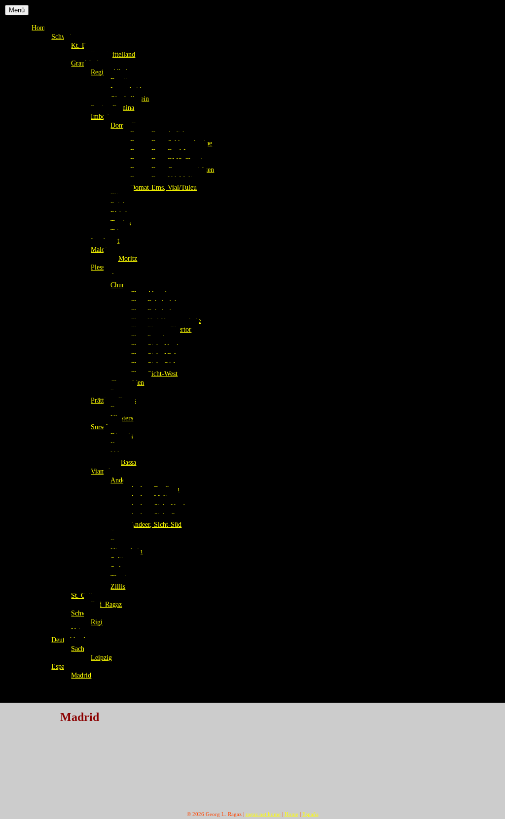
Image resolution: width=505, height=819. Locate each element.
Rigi (97, 622)
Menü (17, 10)
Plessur (100, 267)
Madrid (81, 675)
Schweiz (62, 36)
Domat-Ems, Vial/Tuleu (163, 187)
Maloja (100, 249)
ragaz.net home (263, 814)
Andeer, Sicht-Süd (155, 524)
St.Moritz (123, 258)
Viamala (102, 471)
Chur (117, 285)
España (61, 666)
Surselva (102, 427)
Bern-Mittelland (113, 54)
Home (40, 28)
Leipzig (101, 657)
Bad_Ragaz (106, 604)
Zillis (117, 586)
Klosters (121, 418)
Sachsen (82, 648)
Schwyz (82, 613)
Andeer (120, 480)
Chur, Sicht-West (154, 373)
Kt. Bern (83, 45)
